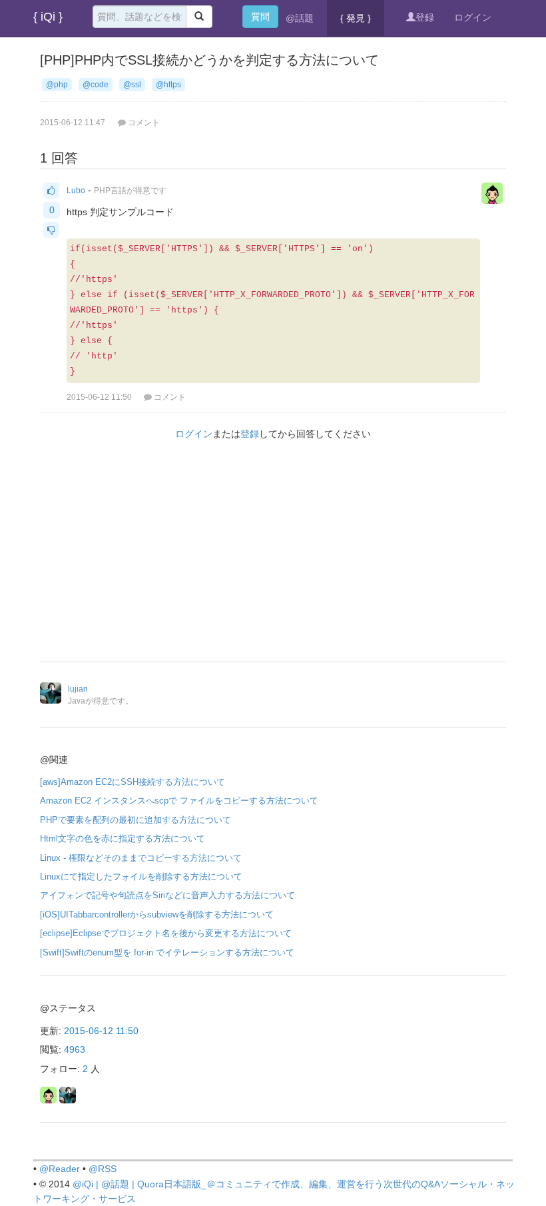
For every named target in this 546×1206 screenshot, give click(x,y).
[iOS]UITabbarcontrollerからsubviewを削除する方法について (157, 914)
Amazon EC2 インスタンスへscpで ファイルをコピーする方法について (179, 801)
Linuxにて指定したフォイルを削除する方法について (141, 877)
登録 (424, 17)
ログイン (472, 17)
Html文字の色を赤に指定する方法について (122, 839)
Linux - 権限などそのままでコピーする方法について (141, 858)
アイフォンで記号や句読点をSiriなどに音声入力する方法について (167, 895)
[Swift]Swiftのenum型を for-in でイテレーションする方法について (167, 952)
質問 (260, 16)
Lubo (76, 190)
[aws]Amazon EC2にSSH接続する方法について (132, 782)
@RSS (103, 1168)
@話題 (300, 18)
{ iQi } (48, 16)
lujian (78, 689)
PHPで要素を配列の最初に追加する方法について (135, 820)
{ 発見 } (355, 18)
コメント (170, 397)
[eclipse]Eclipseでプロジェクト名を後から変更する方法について (166, 933)
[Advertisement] (273, 555)
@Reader (59, 1168)
